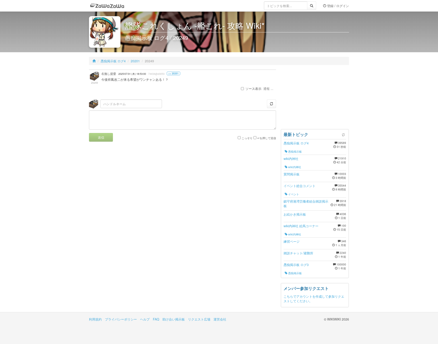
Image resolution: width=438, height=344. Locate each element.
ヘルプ (145, 319)
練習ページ (292, 241)
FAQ (156, 319)
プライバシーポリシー (121, 319)
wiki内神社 (291, 158)
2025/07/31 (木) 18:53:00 (132, 74)
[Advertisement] (315, 98)
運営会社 (220, 319)
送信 (101, 137)
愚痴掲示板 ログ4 (113, 61)
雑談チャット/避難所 (298, 253)
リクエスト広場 (199, 319)
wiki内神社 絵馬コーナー (301, 226)
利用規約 (95, 319)
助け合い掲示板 (173, 319)
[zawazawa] (107, 5)
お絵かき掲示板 (295, 214)
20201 (135, 61)
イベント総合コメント (299, 185)
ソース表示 (253, 88)
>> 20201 (173, 73)
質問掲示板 (292, 174)
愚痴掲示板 (294, 151)
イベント (293, 194)
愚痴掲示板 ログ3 (296, 264)
